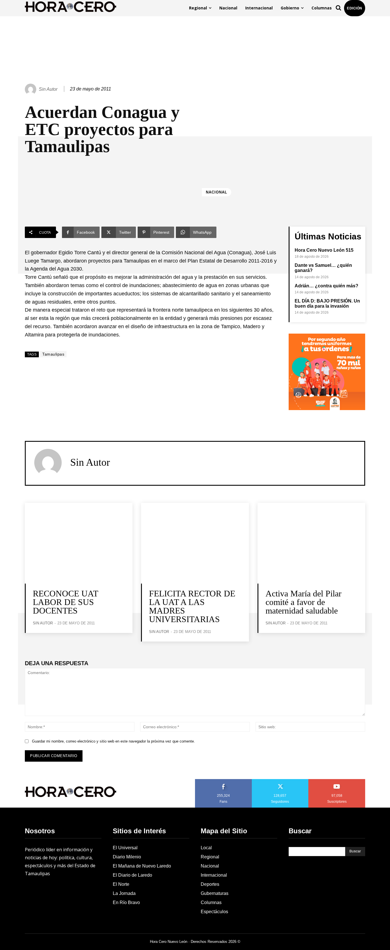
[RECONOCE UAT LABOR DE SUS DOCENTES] (78, 543)
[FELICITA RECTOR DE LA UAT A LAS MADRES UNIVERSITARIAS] (195, 543)
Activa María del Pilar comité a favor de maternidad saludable (303, 602)
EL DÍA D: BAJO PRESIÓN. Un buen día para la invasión (327, 303)
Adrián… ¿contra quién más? (326, 285)
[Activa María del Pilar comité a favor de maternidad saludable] (311, 543)
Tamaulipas (53, 354)
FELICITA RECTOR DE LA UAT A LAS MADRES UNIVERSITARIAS (192, 606)
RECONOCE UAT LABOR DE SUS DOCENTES (65, 602)
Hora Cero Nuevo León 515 (324, 250)
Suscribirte (337, 781)
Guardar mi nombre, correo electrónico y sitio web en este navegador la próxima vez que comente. (113, 741)
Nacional (216, 192)
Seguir (280, 781)
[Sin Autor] (31, 89)
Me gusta (223, 781)
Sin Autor (48, 89)
